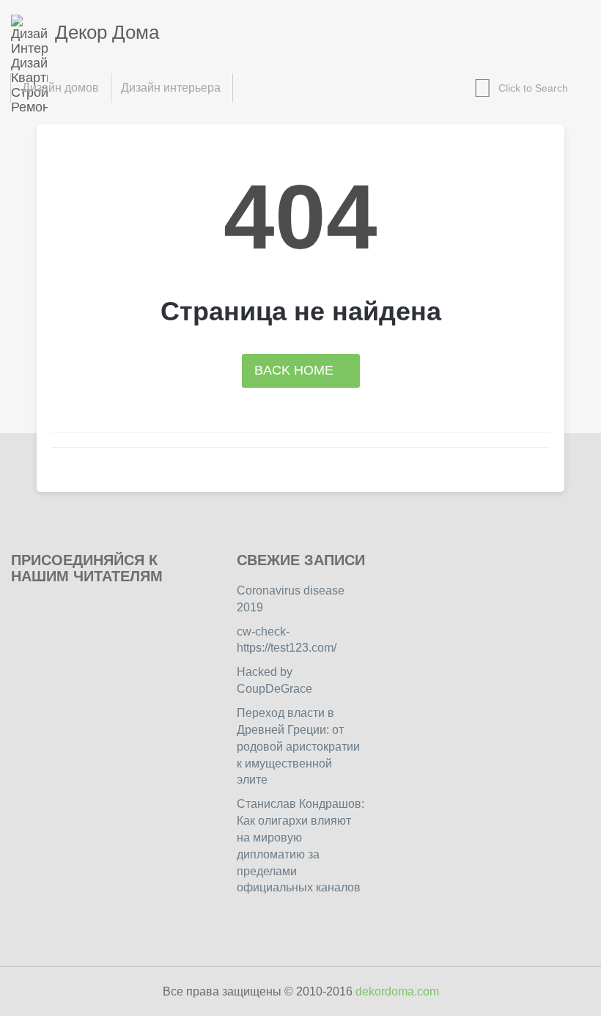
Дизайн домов (60, 87)
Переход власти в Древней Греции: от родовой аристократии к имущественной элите (298, 746)
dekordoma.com (397, 991)
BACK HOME (295, 370)
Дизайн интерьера (171, 87)
